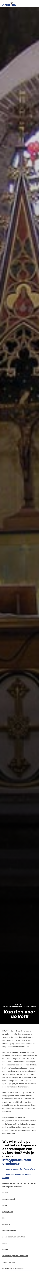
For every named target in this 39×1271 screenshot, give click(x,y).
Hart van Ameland (29, 1006)
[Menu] (36, 4)
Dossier (19, 1006)
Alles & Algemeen (9, 1006)
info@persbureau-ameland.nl (17, 1162)
